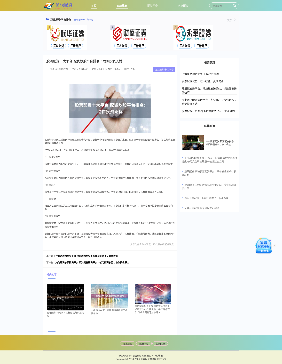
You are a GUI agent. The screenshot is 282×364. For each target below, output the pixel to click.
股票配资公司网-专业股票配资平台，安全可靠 (208, 111)
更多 (230, 20)
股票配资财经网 (149, 359)
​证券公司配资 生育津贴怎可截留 (201, 208)
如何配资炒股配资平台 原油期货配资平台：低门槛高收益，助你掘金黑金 (92, 262)
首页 (93, 5)
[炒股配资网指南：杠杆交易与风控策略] (65, 296)
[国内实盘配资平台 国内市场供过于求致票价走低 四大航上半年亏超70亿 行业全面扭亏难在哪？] (153, 293)
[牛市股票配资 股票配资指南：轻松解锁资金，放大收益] (193, 142)
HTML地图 (157, 355)
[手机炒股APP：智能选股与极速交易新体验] (109, 295)
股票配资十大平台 (164, 69)
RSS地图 (146, 355)
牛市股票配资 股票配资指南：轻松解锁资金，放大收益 (221, 143)
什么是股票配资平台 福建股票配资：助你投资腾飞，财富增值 (86, 255)
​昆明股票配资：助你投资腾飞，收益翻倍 (206, 198)
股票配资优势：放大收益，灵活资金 (203, 81)
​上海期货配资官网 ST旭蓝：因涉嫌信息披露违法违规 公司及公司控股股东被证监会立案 (209, 159)
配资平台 (152, 5)
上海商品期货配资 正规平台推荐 (200, 74)
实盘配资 (183, 5)
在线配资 (122, 5)
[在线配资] (58, 5)
